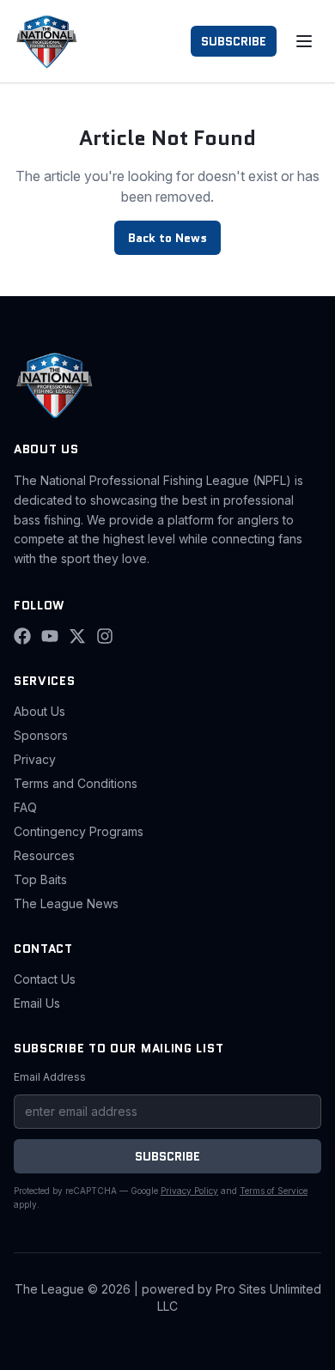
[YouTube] (49, 636)
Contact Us (45, 979)
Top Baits (40, 879)
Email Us (37, 1003)
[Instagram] (104, 636)
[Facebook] (22, 636)
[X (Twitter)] (77, 636)
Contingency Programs (78, 831)
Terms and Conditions (75, 783)
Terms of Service (274, 1190)
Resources (44, 855)
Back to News (167, 237)
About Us (39, 711)
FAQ (25, 807)
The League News (66, 903)
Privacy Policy (189, 1190)
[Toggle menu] (304, 41)
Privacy (35, 759)
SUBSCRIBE (233, 41)
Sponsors (41, 735)
